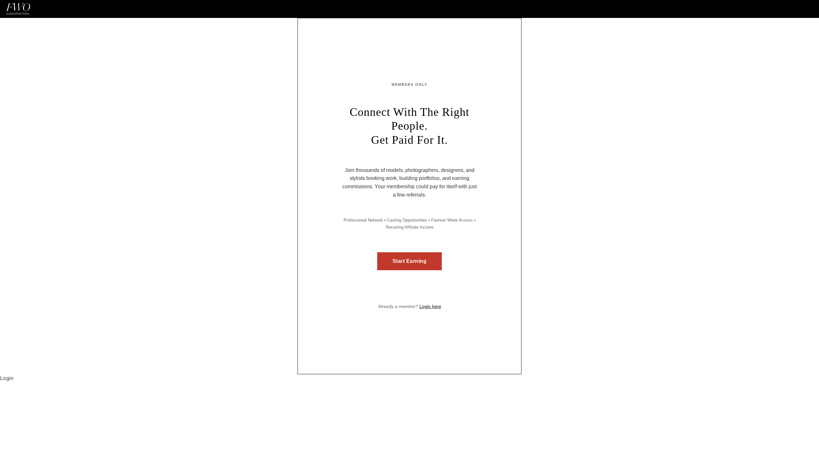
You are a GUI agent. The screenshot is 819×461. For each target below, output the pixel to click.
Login (6, 378)
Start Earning (410, 261)
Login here (430, 306)
